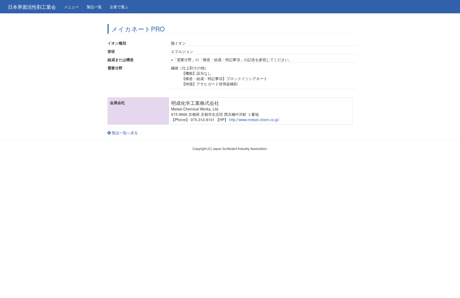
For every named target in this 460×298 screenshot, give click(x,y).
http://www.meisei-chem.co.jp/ (254, 119)
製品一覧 (94, 6)
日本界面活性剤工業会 (32, 6)
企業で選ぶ (119, 6)
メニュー (71, 6)
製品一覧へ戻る (124, 132)
